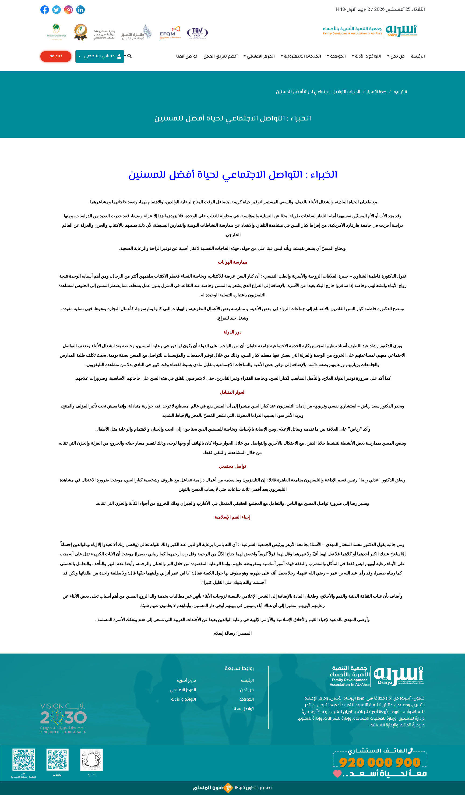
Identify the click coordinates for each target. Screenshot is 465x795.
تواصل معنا (186, 56)
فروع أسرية (186, 680)
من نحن (397, 56)
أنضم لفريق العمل (220, 56)
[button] (128, 56)
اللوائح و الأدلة (368, 56)
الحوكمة (338, 56)
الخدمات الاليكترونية (302, 56)
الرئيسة (418, 56)
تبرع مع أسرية (55, 57)
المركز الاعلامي (260, 56)
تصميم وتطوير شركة (252, 788)
